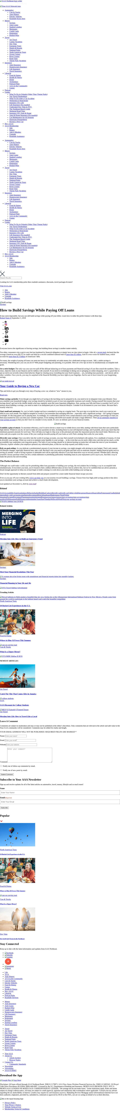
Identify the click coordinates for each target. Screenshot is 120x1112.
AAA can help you (36, 478)
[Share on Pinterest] (6, 333)
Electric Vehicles (15, 17)
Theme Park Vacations (17, 61)
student (28, 499)
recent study (102, 352)
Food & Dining (15, 75)
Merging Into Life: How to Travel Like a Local (18, 716)
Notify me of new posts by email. (15, 770)
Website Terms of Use (13, 1107)
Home (11, 80)
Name (2, 736)
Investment (33, 495)
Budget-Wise (14, 35)
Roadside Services (11, 998)
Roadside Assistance (16, 136)
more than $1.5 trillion (17, 357)
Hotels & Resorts (15, 48)
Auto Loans (13, 25)
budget (36, 493)
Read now (4, 395)
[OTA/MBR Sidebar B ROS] (11, 656)
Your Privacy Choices (13, 1105)
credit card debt (67, 493)
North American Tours (17, 52)
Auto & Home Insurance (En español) (23, 115)
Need (62, 495)
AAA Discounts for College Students (14, 705)
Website (3, 745)
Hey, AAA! (9, 124)
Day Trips (13, 44)
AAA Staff (32, 484)
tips (49, 499)
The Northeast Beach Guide (19, 109)
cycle (74, 493)
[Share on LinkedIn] (6, 329)
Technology (13, 82)
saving (51, 497)
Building (42, 493)
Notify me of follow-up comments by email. (19, 766)
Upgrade (12, 134)
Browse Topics (15, 1060)
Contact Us (9, 1062)
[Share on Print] (6, 338)
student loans (36, 499)
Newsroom (9, 1066)
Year (64, 499)
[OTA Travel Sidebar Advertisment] (13, 588)
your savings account (73, 499)
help (115, 493)
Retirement (13, 33)
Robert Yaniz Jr (5, 318)
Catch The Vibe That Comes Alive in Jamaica (18, 694)
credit (51, 493)
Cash (47, 493)
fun (100, 493)
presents (31, 497)
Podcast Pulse (14, 84)
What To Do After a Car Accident (21, 99)
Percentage (17, 497)
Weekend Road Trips (17, 111)
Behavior (30, 493)
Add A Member (15, 132)
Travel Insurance (15, 71)
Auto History (14, 14)
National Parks (14, 50)
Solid (18, 499)
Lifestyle (8, 73)
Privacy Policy (10, 1103)
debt (78, 493)
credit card (57, 493)
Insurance (8, 63)
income (21, 495)
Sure (42, 499)
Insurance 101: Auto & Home (20, 113)
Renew (12, 130)
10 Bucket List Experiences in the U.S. (15, 606)
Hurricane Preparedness (18, 120)
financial (95, 493)
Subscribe (4, 808)
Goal (112, 493)
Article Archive (15, 1058)
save (47, 497)
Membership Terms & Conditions (17, 1109)
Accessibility (9, 493)
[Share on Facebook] (6, 322)
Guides (7, 92)
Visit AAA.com (6, 286)
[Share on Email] (6, 342)
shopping (12, 499)
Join (10, 128)
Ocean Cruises (14, 54)
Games (12, 88)
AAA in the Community (18, 86)
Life (6, 972)
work (56, 499)
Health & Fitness (15, 77)
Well (52, 499)
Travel (7, 38)
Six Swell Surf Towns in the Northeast (12, 939)
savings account (65, 497)
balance (24, 493)
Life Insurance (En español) (19, 105)
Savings (12, 23)
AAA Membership (12, 126)
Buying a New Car (16, 122)
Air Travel (13, 40)
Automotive (9, 10)
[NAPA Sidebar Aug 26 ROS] (11, 501)
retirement (37, 497)
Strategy (23, 499)
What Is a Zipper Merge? (10, 652)
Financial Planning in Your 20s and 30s (15, 583)
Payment (10, 497)
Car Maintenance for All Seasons (21, 117)
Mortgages (13, 29)
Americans (18, 493)
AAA (2, 493)
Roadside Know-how (17, 19)
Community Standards (17, 1064)
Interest (26, 495)
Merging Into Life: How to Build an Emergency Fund (21, 539)
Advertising (9, 1068)
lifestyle (40, 495)
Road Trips (13, 59)
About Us (8, 1056)
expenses (83, 493)
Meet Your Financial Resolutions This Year (17, 572)
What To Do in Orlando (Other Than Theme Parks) (28, 94)
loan (44, 495)
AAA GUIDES (10, 1070)
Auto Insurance (15, 65)
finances (89, 493)
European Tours (15, 46)
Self (7, 499)
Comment (3, 762)
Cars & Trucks (14, 12)
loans (48, 495)
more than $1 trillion (73, 354)
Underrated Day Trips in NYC (20, 107)
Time (46, 499)
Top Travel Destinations (18, 96)
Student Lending (15, 27)
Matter (52, 495)
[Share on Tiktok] (6, 344)
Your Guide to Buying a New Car (20, 386)
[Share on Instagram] (6, 325)
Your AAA (9, 1054)
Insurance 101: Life (16, 103)
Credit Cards (14, 31)
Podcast (7, 90)
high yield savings (12, 495)
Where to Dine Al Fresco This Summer (15, 640)
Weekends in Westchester (18, 101)
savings (56, 497)
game (108, 493)
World (60, 499)
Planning (24, 497)
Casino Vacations (15, 42)
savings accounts (77, 497)
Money (7, 21)
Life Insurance (14, 69)
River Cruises (14, 56)
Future (103, 493)
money (57, 495)
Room (43, 497)
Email (2, 740)
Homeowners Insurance (18, 67)
